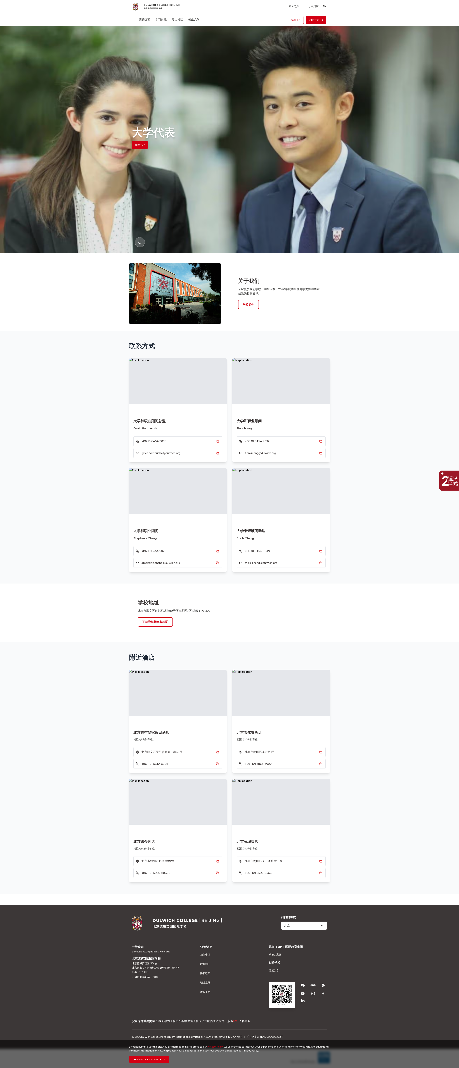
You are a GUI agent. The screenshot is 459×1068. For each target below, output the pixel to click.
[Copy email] (217, 453)
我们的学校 (288, 917)
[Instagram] (313, 993)
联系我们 (205, 964)
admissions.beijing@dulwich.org (151, 951)
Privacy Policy (215, 1046)
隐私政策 (205, 973)
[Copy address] (217, 752)
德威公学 (274, 970)
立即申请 (314, 20)
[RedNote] (313, 985)
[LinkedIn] (303, 1001)
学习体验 (161, 19)
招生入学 (194, 19)
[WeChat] (303, 985)
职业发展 (205, 982)
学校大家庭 (275, 954)
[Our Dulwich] (441, 481)
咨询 (293, 20)
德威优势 (144, 19)
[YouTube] (303, 993)
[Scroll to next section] (140, 242)
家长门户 (294, 6)
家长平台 (205, 992)
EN (324, 6)
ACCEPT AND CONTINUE (149, 1059)
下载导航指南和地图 (155, 622)
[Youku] (323, 985)
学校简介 (248, 304)
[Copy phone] (217, 441)
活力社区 (177, 19)
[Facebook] (323, 993)
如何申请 (205, 954)
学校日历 (314, 6)
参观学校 (140, 144)
